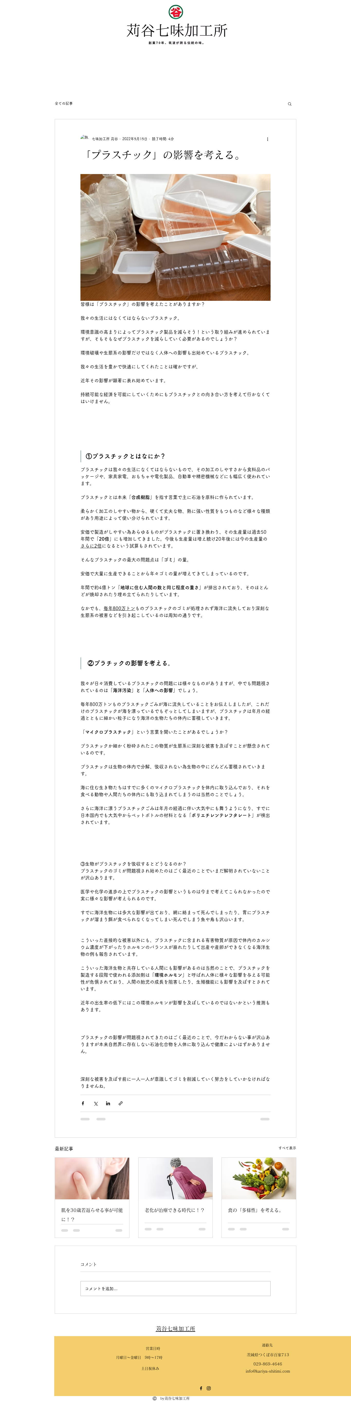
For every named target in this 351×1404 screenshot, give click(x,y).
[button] (289, 104)
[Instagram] (186, 1388)
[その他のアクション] (267, 139)
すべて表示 (287, 1148)
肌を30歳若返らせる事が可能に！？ (92, 1215)
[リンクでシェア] (120, 1103)
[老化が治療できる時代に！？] (175, 1178)
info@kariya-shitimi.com (246, 1371)
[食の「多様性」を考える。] (259, 1178)
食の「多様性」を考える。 (255, 1210)
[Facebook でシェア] (82, 1103)
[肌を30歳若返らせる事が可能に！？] (92, 1178)
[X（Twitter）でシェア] (95, 1103)
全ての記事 (64, 103)
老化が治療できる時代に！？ (175, 1210)
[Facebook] (179, 1388)
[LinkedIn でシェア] (108, 1103)
